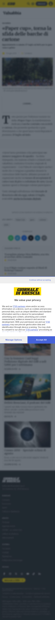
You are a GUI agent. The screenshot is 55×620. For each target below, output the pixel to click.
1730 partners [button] (19, 306)
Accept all (41, 339)
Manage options (13, 339)
